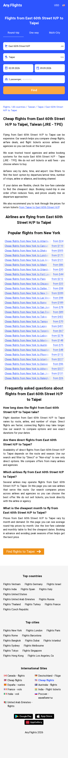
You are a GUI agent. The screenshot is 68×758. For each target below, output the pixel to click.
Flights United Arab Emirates (19, 599)
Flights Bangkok (12, 640)
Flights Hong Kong (13, 655)
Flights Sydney (11, 645)
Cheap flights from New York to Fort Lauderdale (31, 274)
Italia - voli (13, 693)
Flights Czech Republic (16, 609)
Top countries (32, 576)
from (58, 241)
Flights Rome (10, 635)
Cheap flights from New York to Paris (25, 278)
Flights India (10, 589)
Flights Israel (54, 584)
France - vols (14, 689)
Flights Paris (53, 630)
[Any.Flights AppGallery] (34, 724)
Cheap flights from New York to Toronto (27, 330)
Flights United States (15, 594)
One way (34, 32)
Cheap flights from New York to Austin (26, 345)
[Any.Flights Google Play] (23, 718)
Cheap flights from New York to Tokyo (26, 316)
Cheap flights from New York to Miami (26, 264)
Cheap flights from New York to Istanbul (27, 359)
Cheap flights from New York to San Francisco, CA (32, 312)
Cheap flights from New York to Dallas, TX (28, 288)
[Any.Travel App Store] (44, 718)
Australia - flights (47, 684)
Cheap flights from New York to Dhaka (26, 250)
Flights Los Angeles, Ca (41, 655)
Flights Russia (46, 599)
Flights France (53, 604)
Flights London (34, 630)
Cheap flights (14, 680)
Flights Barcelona (31, 635)
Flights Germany (34, 584)
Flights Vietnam (12, 584)
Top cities (32, 622)
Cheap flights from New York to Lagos (26, 326)
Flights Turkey (33, 604)
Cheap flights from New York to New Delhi (28, 293)
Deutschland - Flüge (49, 675)
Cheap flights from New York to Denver (26, 364)
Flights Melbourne (34, 645)
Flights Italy (45, 589)
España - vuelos (16, 684)
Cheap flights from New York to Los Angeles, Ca (31, 260)
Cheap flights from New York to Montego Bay (30, 340)
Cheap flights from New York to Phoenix (27, 354)
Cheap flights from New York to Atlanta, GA (29, 241)
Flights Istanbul (52, 640)
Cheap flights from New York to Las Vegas (28, 297)
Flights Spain (28, 589)
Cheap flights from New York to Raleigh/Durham (31, 378)
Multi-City (54, 32)
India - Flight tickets (49, 689)
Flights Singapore (32, 650)
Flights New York (12, 630)
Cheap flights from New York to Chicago (27, 283)
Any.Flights (12, 5)
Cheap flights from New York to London (26, 255)
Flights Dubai (32, 640)
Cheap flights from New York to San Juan (27, 307)
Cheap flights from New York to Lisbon (26, 335)
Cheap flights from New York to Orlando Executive (32, 269)
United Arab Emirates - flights (19, 704)
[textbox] (34, 46)
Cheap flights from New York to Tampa (26, 321)
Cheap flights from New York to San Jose (27, 373)
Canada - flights (16, 675)
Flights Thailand (12, 604)
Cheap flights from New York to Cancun (26, 245)
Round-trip (13, 32)
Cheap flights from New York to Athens (26, 368)
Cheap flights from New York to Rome (26, 302)
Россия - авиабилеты (45, 695)
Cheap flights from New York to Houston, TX (29, 349)
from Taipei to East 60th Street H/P (39, 207)
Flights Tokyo (10, 650)
